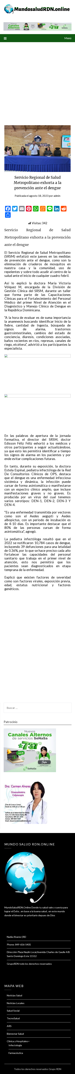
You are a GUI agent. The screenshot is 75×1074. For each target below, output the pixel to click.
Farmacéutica (16, 1052)
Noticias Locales (15, 1003)
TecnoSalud (13, 1018)
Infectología (15, 1045)
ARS (9, 1026)
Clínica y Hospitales (17, 1041)
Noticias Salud (14, 995)
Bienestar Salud (15, 1033)
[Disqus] (37, 649)
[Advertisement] (37, 81)
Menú (67, 38)
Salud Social (13, 1010)
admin (57, 195)
